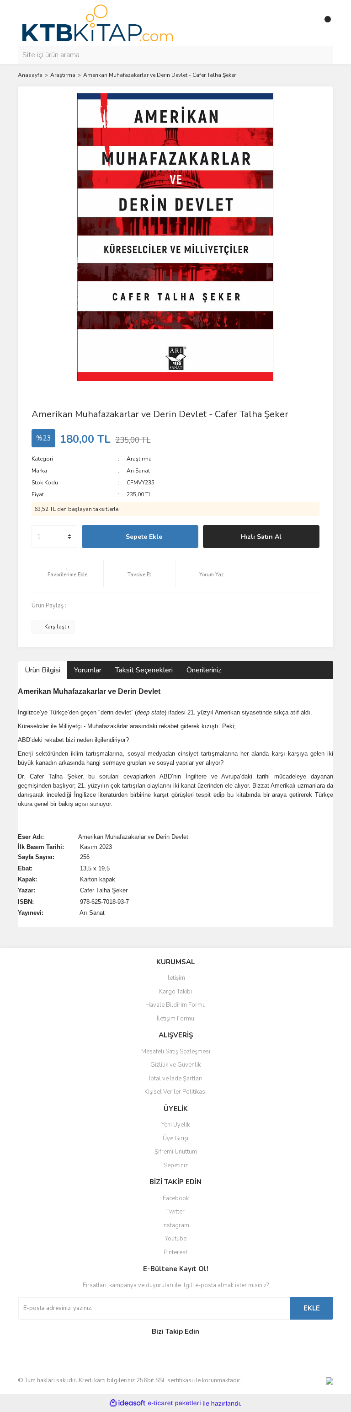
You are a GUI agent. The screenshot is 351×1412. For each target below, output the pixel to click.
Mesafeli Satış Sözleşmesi (175, 1051)
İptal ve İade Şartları (175, 1078)
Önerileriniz (203, 670)
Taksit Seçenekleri (144, 670)
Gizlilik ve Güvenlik (175, 1065)
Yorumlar (87, 670)
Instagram (175, 1225)
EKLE (311, 1308)
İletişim (175, 978)
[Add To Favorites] (67, 573)
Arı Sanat (138, 470)
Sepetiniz (176, 1165)
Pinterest (175, 1252)
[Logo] (97, 22)
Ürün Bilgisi (42, 670)
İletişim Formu (175, 1019)
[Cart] (324, 23)
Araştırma (139, 458)
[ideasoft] (127, 1403)
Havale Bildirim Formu (175, 1005)
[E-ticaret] (174, 1403)
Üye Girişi (175, 1138)
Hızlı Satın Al (261, 536)
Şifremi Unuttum (175, 1152)
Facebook (176, 1198)
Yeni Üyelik (175, 1125)
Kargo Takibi (175, 992)
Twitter (175, 1212)
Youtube (175, 1239)
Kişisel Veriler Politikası (175, 1092)
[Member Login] (305, 23)
